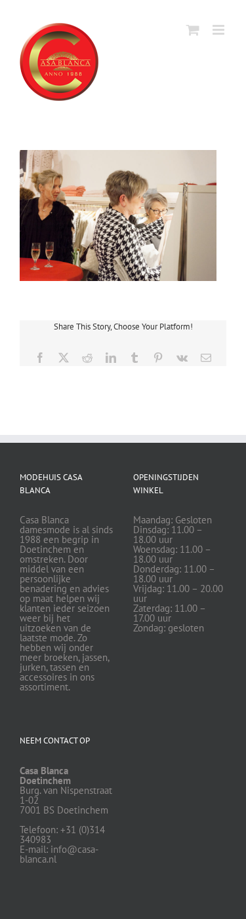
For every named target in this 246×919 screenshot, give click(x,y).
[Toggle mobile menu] (219, 30)
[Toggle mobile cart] (192, 30)
